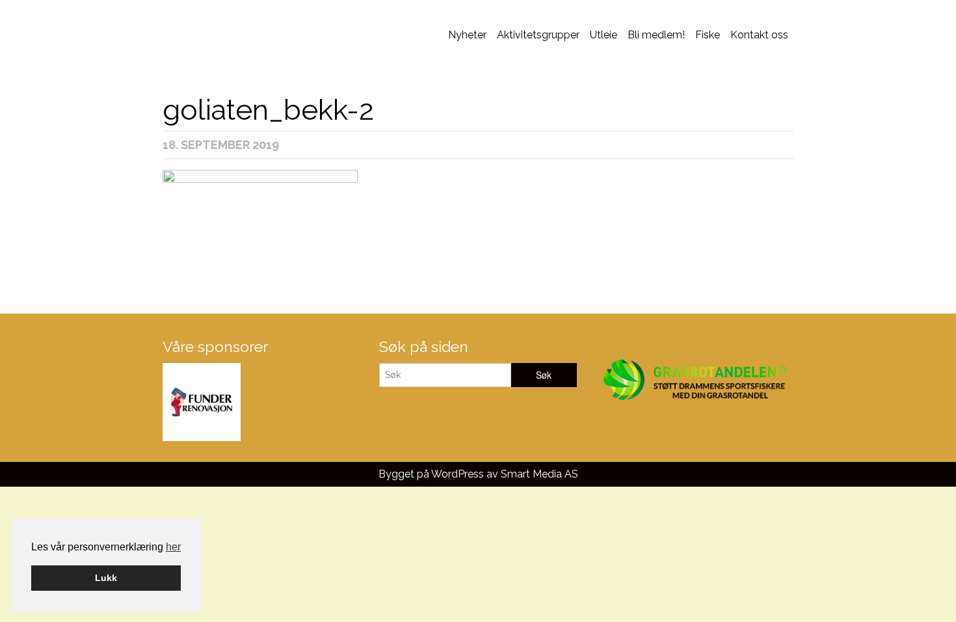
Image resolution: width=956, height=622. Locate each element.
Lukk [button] (106, 578)
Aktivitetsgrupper (538, 35)
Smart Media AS (539, 474)
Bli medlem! (656, 35)
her (173, 546)
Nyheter (467, 35)
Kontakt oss (759, 35)
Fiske (707, 35)
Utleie (603, 35)
